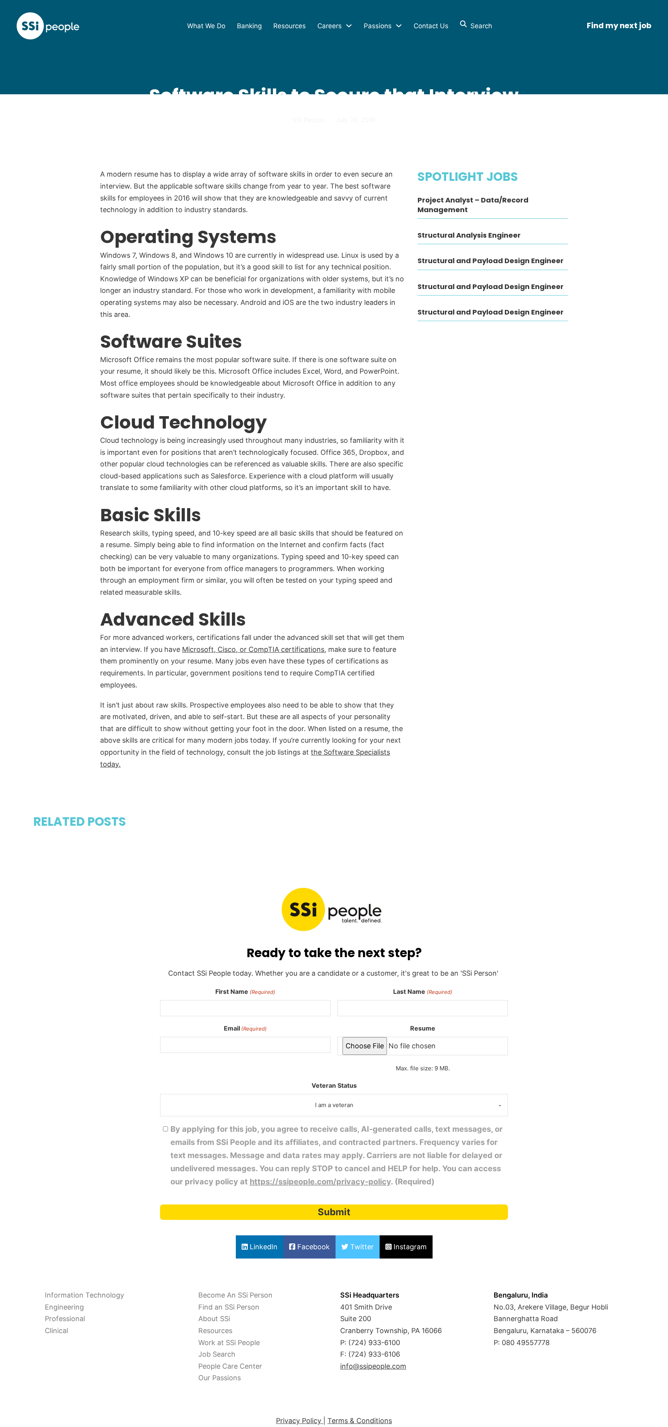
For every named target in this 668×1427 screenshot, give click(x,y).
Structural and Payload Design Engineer (491, 260)
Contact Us (431, 26)
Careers (329, 26)
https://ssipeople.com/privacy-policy (320, 1181)
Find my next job (619, 25)
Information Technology (84, 1295)
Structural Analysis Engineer (469, 235)
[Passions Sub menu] (398, 25)
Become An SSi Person (235, 1295)
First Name (245, 991)
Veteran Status (334, 1085)
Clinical (56, 1331)
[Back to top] (27, 1403)
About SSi (214, 1319)
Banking (249, 26)
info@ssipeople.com (373, 1366)
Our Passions (219, 1378)
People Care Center (230, 1366)
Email (245, 1028)
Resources (289, 26)
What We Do (206, 26)
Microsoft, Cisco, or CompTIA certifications (253, 649)
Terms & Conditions (359, 1421)
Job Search (216, 1354)
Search (479, 26)
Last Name (422, 991)
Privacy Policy (299, 1421)
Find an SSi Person (228, 1307)
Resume (422, 1028)
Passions (378, 26)
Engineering (64, 1307)
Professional (65, 1319)
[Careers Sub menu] (349, 25)
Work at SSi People (229, 1343)
